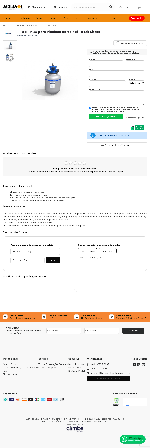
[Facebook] (134, 365)
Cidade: (93, 79)
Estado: (132, 79)
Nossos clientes (11, 374)
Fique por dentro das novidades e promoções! (23, 331)
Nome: (92, 59)
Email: (92, 69)
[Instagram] (138, 365)
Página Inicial (9, 25)
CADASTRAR (133, 330)
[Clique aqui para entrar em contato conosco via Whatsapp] (133, 439)
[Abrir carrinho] (141, 7)
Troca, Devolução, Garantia (53, 364)
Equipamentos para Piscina (29, 25)
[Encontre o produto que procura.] (110, 7)
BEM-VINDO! (13, 328)
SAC (5, 370)
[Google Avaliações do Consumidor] (135, 402)
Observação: (95, 89)
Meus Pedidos (76, 364)
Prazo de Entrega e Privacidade (20, 367)
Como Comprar (47, 367)
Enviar (53, 260)
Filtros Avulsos (50, 25)
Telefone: (131, 59)
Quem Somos (10, 364)
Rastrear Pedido (77, 370)
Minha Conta (75, 367)
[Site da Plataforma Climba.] (75, 427)
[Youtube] (143, 365)
